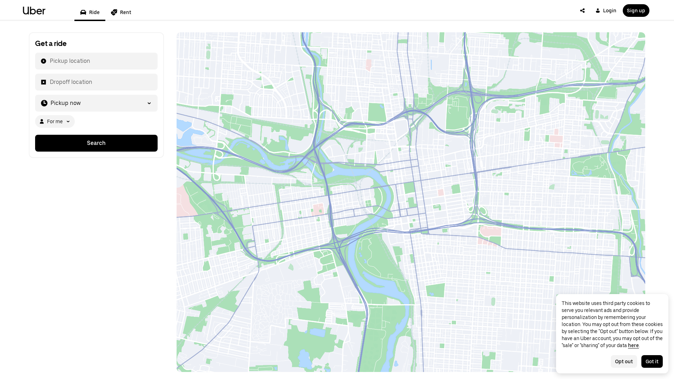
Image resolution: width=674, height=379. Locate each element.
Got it (652, 361)
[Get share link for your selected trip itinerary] (582, 10)
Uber (34, 10)
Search (96, 143)
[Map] (411, 202)
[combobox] (49, 61)
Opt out (624, 361)
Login (609, 10)
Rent (125, 12)
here (633, 345)
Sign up (636, 10)
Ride (94, 12)
